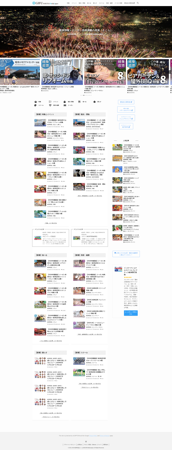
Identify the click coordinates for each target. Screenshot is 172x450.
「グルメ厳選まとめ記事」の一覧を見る (50, 341)
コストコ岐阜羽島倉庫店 (93, 234)
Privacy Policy (93, 435)
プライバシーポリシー (70, 444)
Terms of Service (104, 435)
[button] (138, 3)
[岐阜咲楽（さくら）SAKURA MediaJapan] (45, 3)
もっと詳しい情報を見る (131, 313)
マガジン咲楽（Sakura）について (93, 444)
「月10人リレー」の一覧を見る (50, 417)
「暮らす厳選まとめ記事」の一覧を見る (50, 413)
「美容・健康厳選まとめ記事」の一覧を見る (89, 334)
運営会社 (105, 444)
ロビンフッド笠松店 (54, 234)
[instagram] (86, 441)
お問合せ (79, 444)
